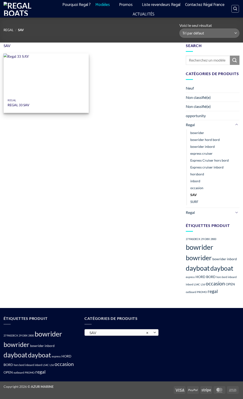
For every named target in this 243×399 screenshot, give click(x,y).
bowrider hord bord (205, 140)
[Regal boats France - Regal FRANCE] (26, 9)
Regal (9, 30)
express (190, 277)
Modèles (102, 4)
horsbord (197, 174)
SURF (194, 202)
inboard (232, 277)
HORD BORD (206, 277)
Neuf (190, 88)
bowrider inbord (202, 146)
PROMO (202, 291)
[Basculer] (236, 125)
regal (213, 291)
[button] (235, 9)
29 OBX (205, 238)
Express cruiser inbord (207, 167)
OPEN (230, 284)
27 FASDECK (193, 238)
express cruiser (201, 153)
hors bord (221, 277)
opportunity (196, 115)
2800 (213, 238)
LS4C (197, 284)
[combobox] (121, 332)
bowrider (197, 133)
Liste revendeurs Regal (161, 4)
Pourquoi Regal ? (76, 4)
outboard (191, 291)
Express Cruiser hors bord (209, 160)
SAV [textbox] (118, 333)
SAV (193, 195)
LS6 (203, 284)
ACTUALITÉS (143, 14)
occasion (196, 188)
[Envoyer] (234, 60)
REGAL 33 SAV (18, 105)
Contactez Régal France (204, 4)
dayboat (198, 268)
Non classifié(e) (198, 97)
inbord (195, 181)
